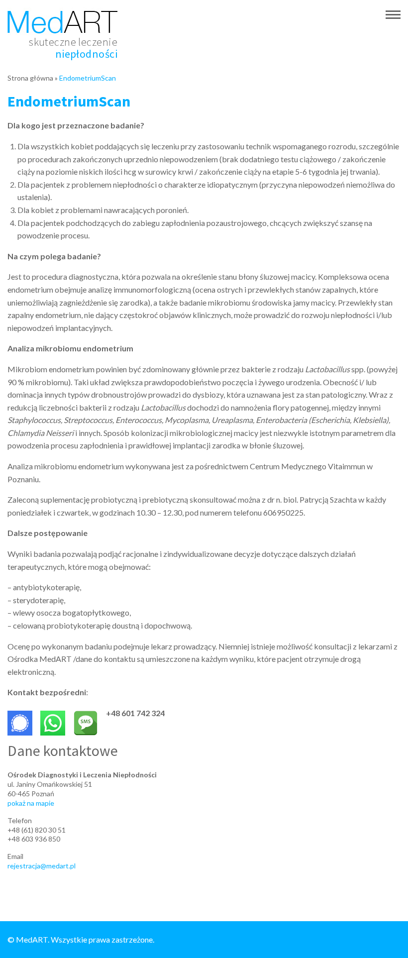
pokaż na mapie (30, 803)
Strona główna (30, 78)
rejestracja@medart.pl (41, 865)
